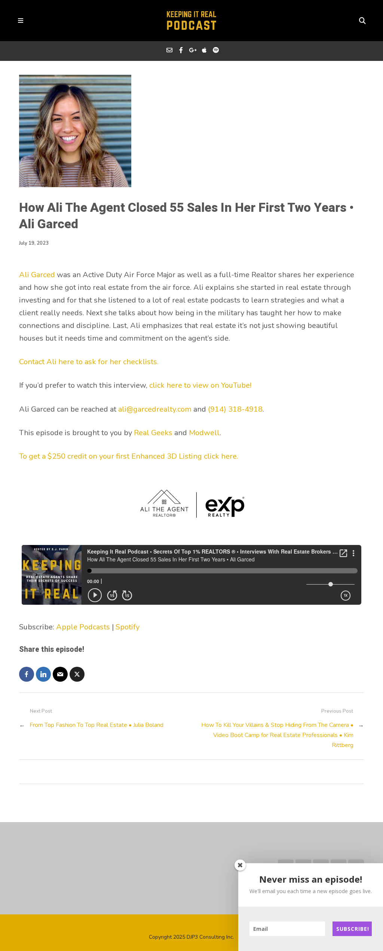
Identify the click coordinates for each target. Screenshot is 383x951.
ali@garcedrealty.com (155, 409)
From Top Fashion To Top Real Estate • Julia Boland (96, 725)
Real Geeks (153, 433)
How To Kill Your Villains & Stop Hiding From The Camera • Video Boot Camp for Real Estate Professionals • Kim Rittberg (277, 735)
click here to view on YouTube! (200, 385)
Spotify (128, 627)
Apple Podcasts (83, 627)
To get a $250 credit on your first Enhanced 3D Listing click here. (128, 456)
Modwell (204, 433)
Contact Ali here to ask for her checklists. (89, 362)
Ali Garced (37, 275)
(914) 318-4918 (235, 409)
